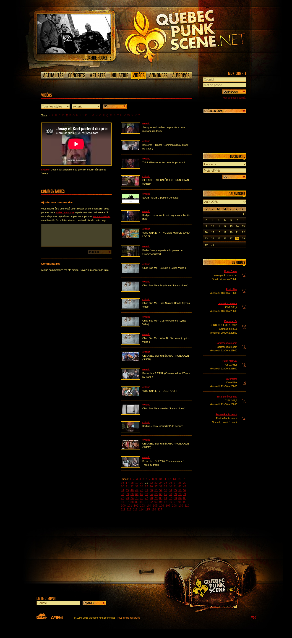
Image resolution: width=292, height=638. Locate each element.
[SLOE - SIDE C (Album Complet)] (130, 203)
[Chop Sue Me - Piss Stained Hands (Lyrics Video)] (130, 308)
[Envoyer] (94, 603)
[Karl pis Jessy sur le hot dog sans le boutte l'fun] (130, 220)
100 (123, 505)
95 (165, 502)
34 (141, 486)
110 (187, 505)
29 (184, 482)
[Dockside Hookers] (74, 52)
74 (132, 498)
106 (161, 505)
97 (175, 502)
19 (136, 482)
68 (170, 494)
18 (132, 482)
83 (175, 498)
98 (180, 502)
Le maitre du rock (227, 303)
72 (122, 498)
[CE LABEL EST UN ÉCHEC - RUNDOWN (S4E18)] (130, 361)
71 (184, 494)
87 (127, 502)
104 (148, 505)
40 (170, 486)
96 (170, 502)
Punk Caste (230, 271)
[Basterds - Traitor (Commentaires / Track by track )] (130, 150)
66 (160, 494)
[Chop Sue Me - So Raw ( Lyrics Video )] (130, 273)
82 (170, 498)
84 (180, 498)
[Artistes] (97, 75)
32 (132, 486)
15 (183, 479)
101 (129, 505)
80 (160, 498)
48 (141, 490)
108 (174, 505)
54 (170, 490)
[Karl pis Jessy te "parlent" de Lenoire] (130, 431)
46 (132, 490)
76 (141, 498)
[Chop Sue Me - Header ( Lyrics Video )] (130, 414)
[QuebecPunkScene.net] (194, 35)
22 (151, 482)
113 (135, 509)
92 (151, 502)
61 (136, 494)
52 (160, 490)
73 (127, 498)
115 (147, 509)
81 (165, 498)
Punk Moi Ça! (229, 360)
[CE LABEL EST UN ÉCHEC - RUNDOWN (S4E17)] (130, 449)
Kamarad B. (230, 321)
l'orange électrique (227, 396)
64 (151, 494)
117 (160, 509)
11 (164, 479)
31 (127, 486)
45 (127, 490)
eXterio (45, 169)
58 (122, 494)
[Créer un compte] (224, 111)
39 (165, 486)
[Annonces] (158, 75)
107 (168, 505)
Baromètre (231, 378)
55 (175, 490)
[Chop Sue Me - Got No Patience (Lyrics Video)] (130, 326)
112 (129, 509)
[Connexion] (234, 91)
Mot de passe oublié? (234, 97)
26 (170, 482)
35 (146, 486)
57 (184, 490)
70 (180, 494)
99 (184, 502)
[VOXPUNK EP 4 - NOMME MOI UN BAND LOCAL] (130, 238)
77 (146, 498)
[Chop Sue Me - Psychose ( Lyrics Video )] (130, 291)
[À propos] (180, 75)
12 (169, 479)
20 (141, 482)
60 (132, 494)
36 (151, 486)
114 (141, 509)
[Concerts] (76, 75)
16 (122, 482)
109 (180, 505)
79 (156, 498)
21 (146, 482)
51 (156, 490)
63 (146, 494)
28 (180, 482)
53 (165, 490)
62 (141, 494)
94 (160, 502)
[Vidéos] (138, 76)
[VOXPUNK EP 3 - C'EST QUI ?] (130, 396)
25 (165, 482)
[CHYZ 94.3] (41, 616)
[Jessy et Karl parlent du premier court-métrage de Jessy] (130, 132)
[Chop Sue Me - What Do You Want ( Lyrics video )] (130, 343)
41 (175, 486)
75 (136, 498)
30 (122, 486)
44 (122, 490)
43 (184, 486)
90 (141, 502)
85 (184, 498)
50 (151, 490)
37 (156, 486)
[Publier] (100, 252)
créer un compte (65, 212)
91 (146, 502)
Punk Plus (231, 289)
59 (127, 494)
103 (142, 505)
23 (156, 482)
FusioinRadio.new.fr (226, 414)
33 (136, 486)
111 (123, 509)
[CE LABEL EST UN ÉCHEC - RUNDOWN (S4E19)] (130, 185)
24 (160, 482)
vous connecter (101, 216)
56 (180, 490)
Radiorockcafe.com (226, 343)
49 (146, 490)
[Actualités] (53, 75)
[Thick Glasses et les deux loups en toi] (130, 168)
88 (132, 502)
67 (165, 494)
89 (136, 502)
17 (127, 482)
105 (155, 505)
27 (175, 482)
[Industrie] (119, 75)
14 (179, 479)
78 (151, 498)
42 (180, 486)
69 (175, 494)
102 (136, 505)
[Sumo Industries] (253, 617)
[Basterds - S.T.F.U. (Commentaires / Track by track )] (130, 378)
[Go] (115, 106)
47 (136, 490)
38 (160, 486)
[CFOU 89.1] (57, 617)
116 (153, 509)
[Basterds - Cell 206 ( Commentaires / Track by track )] (130, 466)
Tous (44, 115)
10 (160, 479)
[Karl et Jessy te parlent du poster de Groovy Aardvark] (130, 255)
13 (174, 479)
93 (156, 502)
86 (122, 502)
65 (156, 494)
